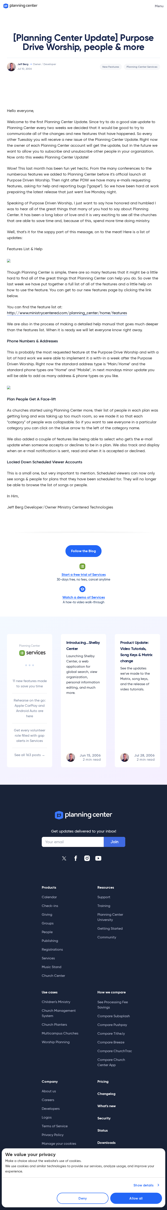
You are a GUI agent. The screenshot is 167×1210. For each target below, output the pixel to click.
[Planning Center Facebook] (75, 858)
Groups (47, 923)
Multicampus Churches (60, 1033)
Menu (159, 6)
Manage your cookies (59, 1143)
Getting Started (110, 928)
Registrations (52, 949)
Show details (144, 1185)
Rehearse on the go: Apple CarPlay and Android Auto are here (30, 708)
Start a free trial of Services (84, 574)
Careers (48, 1100)
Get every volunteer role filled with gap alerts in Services (29, 735)
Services (48, 958)
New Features (110, 66)
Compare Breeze (110, 1042)
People (47, 932)
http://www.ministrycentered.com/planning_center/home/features (67, 312)
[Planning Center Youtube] (98, 858)
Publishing (50, 941)
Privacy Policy (52, 1135)
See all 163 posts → (29, 755)
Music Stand (51, 967)
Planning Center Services (142, 66)
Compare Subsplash (113, 1016)
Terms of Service (55, 1126)
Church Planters (54, 1024)
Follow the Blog (83, 551)
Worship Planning (56, 1042)
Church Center (53, 976)
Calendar (49, 897)
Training (103, 906)
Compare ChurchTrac (114, 1051)
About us (49, 1091)
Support (103, 897)
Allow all (136, 1198)
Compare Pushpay (112, 1025)
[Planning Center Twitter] (64, 858)
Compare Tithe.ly (111, 1033)
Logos (47, 1117)
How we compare (111, 992)
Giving (47, 914)
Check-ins (50, 906)
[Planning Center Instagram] (87, 858)
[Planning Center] (20, 6)
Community (106, 937)
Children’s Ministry (56, 1002)
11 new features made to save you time (30, 683)
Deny (82, 1198)
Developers (51, 1109)
